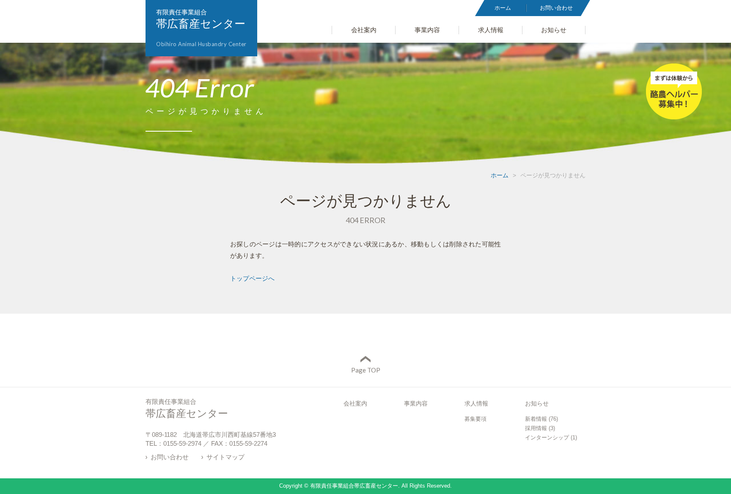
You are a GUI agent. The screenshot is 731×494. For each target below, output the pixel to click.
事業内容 (416, 403)
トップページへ (252, 278)
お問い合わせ (170, 457)
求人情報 (476, 403)
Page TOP (365, 370)
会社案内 (355, 403)
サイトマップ (225, 457)
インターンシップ (547, 437)
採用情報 (536, 428)
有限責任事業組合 (201, 27)
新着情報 (536, 419)
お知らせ (537, 403)
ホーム (499, 175)
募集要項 (475, 419)
